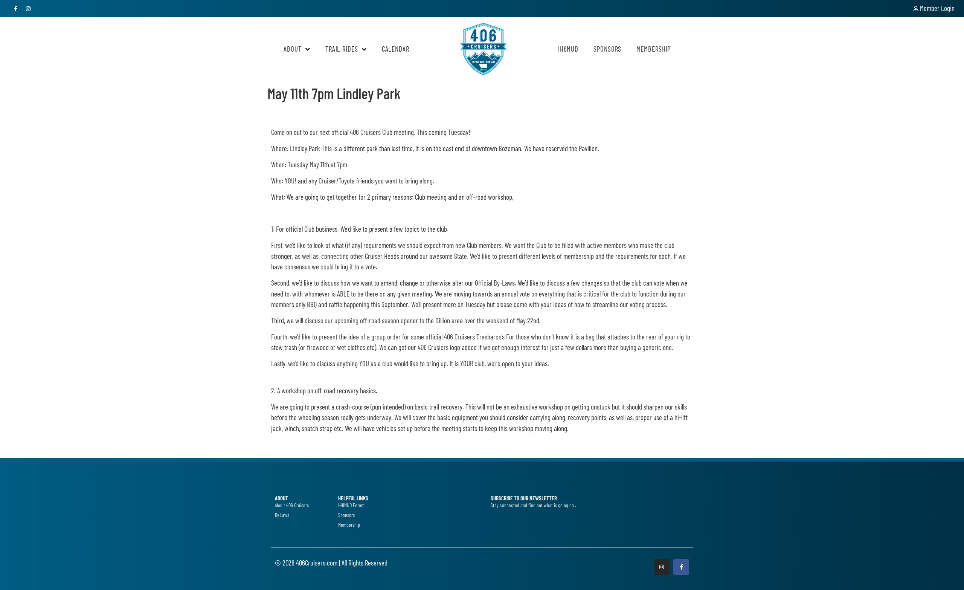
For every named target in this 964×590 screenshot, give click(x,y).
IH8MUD (568, 48)
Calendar (395, 48)
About (293, 48)
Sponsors (607, 48)
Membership (653, 48)
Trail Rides (341, 48)
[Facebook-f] (15, 8)
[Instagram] (28, 8)
